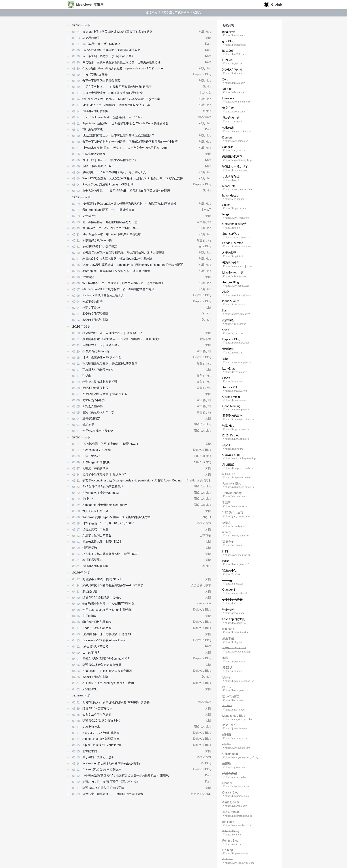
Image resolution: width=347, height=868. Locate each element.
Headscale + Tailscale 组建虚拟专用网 (107, 670)
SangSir (206, 517)
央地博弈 (88, 277)
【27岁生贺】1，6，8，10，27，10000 (108, 523)
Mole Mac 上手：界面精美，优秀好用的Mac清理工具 (116, 104)
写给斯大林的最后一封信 (98, 369)
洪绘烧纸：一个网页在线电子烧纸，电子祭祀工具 (114, 172)
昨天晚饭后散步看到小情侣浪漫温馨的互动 (109, 363)
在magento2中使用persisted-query (104, 504)
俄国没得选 (89, 547)
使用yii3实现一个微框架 (97, 430)
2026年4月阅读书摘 (95, 566)
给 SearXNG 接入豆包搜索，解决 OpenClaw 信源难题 (117, 258)
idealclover (204, 523)
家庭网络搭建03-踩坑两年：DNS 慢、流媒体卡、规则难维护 (121, 339)
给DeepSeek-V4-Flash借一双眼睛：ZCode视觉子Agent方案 (121, 99)
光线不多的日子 (92, 301)
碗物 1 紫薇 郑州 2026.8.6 (98, 166)
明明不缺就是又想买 (95, 387)
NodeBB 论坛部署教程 (97, 628)
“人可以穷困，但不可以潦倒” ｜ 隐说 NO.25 (110, 443)
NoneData (204, 117)
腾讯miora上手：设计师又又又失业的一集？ (110, 228)
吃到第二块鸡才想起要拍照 (99, 381)
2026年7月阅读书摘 (95, 111)
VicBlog (206, 763)
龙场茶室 (205, 92)
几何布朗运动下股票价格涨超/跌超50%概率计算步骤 (116, 702)
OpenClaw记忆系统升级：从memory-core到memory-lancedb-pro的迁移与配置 (132, 264)
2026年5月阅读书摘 (95, 319)
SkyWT (206, 209)
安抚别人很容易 (92, 406)
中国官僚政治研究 (94, 153)
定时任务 (88, 498)
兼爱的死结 (89, 591)
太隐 (208, 37)
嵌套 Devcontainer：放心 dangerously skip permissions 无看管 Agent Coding (131, 480)
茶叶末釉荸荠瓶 (92, 129)
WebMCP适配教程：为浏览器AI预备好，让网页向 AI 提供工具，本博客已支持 (132, 178)
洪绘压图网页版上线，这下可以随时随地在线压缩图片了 (118, 135)
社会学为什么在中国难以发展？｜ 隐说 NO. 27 (112, 332)
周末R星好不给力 (93, 400)
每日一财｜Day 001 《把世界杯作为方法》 (109, 160)
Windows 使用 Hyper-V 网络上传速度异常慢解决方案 (116, 517)
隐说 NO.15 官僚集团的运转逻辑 (103, 787)
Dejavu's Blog (202, 74)
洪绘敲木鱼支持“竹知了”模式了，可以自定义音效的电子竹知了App (125, 147)
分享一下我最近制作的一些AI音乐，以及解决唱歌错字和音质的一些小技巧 (130, 141)
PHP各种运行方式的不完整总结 (102, 486)
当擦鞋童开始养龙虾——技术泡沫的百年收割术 (112, 794)
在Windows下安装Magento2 (100, 492)
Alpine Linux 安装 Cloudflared (101, 745)
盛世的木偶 (89, 751)
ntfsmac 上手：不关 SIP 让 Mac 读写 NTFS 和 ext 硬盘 (117, 31)
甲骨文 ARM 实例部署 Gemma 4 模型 (106, 658)
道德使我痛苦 (91, 418)
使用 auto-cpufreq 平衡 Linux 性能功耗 (107, 609)
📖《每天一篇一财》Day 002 (101, 43)
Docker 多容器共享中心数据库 (101, 769)
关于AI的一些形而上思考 (98, 757)
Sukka (207, 86)
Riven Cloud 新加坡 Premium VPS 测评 (107, 184)
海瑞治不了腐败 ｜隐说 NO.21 (101, 579)
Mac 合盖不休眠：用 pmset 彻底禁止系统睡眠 (111, 234)
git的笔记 (88, 424)
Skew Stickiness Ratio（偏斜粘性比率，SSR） (112, 117)
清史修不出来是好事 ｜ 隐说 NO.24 (105, 474)
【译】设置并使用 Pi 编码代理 (101, 357)
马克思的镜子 (91, 37)
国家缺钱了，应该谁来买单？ (101, 345)
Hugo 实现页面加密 (95, 74)
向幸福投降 (89, 215)
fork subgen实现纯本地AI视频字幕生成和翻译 (111, 763)
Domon (206, 110)
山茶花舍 (205, 535)
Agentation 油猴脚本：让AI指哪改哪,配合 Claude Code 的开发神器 (125, 123)
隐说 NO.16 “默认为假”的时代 (101, 720)
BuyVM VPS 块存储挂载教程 (100, 732)
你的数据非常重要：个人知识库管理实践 (108, 603)
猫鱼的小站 (204, 222)
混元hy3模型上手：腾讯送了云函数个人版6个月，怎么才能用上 (123, 283)
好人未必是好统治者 (95, 511)
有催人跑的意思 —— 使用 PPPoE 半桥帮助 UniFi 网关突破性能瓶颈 (126, 190)
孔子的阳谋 (89, 615)
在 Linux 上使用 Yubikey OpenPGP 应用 (108, 682)
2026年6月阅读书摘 (95, 313)
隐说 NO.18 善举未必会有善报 (101, 664)
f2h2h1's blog (202, 424)
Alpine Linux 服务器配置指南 (100, 738)
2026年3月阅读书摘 (95, 676)
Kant (208, 43)
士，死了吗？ (91, 652)
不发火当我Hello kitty (96, 351)
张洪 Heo (205, 31)
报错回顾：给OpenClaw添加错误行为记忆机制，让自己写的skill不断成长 (129, 203)
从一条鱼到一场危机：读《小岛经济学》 (108, 56)
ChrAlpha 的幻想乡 (199, 480)
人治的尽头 (89, 689)
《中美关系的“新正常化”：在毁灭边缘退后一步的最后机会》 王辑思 (125, 775)
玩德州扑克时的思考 (95, 646)
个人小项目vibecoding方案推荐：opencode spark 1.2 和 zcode (122, 68)
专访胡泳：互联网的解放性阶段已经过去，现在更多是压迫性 (121, 62)
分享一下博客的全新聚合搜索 (101, 80)
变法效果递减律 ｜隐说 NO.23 (101, 541)
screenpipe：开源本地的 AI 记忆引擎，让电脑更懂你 (116, 270)
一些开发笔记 (91, 456)
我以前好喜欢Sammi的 (97, 240)
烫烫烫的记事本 (201, 585)
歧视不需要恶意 (92, 559)
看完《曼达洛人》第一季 (98, 412)
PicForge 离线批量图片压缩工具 (103, 295)
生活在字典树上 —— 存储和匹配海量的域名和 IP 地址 (117, 86)
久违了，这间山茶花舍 (96, 535)
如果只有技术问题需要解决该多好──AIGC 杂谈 (112, 585)
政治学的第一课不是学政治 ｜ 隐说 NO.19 (109, 634)
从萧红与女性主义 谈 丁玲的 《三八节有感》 (111, 781)
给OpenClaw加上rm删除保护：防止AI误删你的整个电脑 (118, 289)
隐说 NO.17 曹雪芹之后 (97, 708)
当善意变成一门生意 (95, 529)
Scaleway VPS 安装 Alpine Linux (103, 640)
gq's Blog (205, 246)
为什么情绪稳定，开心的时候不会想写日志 (109, 222)
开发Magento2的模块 (96, 462)
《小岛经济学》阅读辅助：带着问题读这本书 (111, 50)
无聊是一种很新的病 (95, 468)
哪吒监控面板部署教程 (96, 621)
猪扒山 (86, 375)
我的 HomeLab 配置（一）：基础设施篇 (108, 209)
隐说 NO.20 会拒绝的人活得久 (101, 597)
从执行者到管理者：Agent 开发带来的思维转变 (112, 92)
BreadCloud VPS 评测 (96, 449)
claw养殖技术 (91, 726)
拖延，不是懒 (91, 307)
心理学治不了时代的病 (96, 714)
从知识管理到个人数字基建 (99, 246)
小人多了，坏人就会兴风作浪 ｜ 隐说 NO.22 (110, 553)
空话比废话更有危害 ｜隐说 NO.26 (104, 394)
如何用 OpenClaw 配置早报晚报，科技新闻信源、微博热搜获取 (123, 252)
